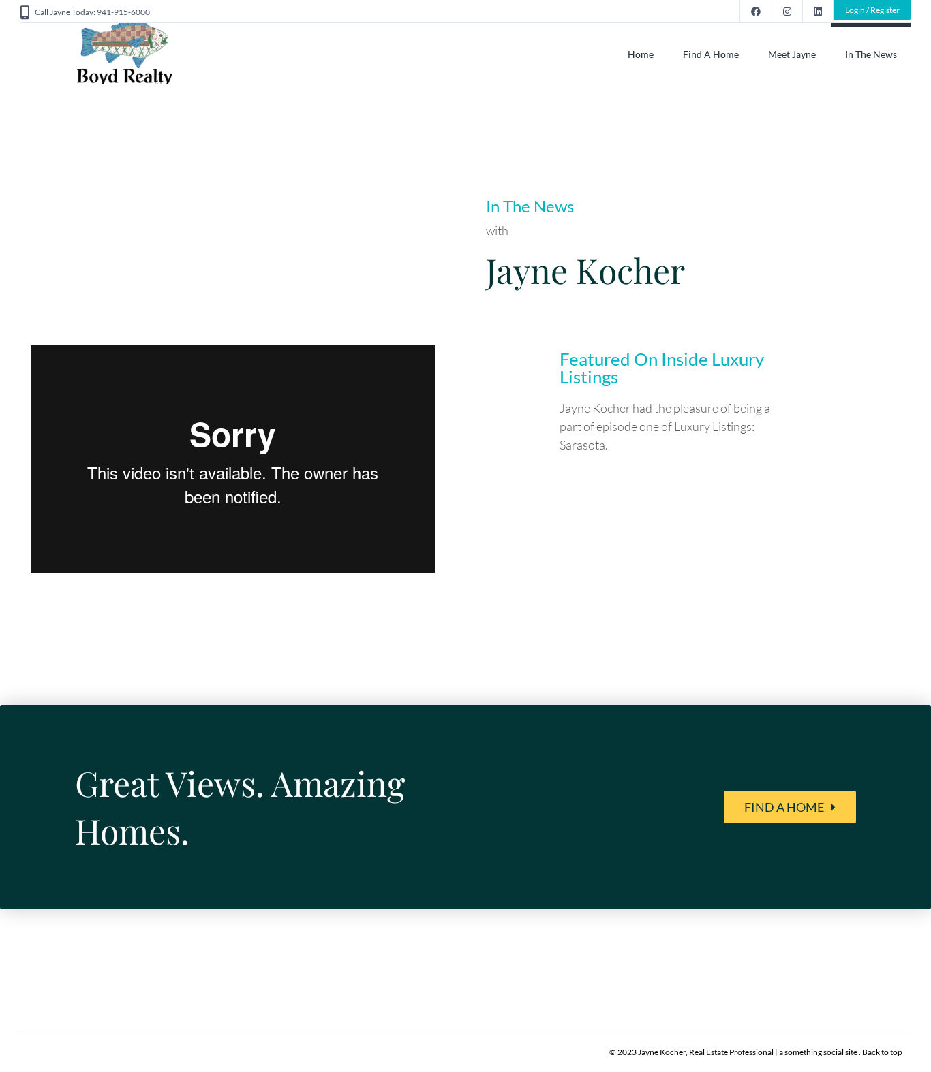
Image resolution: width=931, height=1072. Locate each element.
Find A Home (711, 54)
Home (641, 54)
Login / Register (872, 10)
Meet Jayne (792, 54)
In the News (871, 54)
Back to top (882, 1052)
